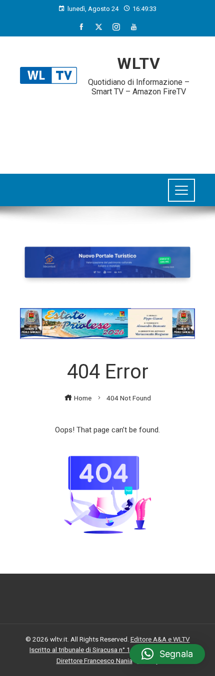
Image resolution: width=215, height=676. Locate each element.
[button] (167, 654)
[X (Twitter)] (99, 27)
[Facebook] (81, 27)
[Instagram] (116, 27)
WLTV (138, 63)
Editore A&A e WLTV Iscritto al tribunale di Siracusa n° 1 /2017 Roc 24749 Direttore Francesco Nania (110, 650)
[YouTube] (133, 27)
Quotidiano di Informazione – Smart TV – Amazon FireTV (139, 86)
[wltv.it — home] (48, 75)
